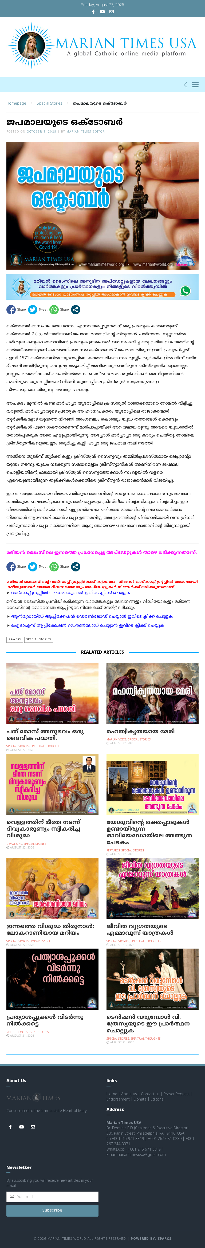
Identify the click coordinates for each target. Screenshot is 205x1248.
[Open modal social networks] (75, 309)
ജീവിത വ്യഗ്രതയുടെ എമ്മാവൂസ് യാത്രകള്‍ (140, 930)
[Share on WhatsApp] (59, 309)
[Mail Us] (112, 12)
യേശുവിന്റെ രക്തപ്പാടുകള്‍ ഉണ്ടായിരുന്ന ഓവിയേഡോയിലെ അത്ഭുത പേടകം (149, 832)
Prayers (15, 639)
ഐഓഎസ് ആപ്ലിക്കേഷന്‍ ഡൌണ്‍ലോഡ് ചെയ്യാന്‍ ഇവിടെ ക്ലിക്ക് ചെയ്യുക (87, 625)
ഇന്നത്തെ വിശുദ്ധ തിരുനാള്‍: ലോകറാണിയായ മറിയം (50, 930)
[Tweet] (37, 309)
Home (112, 1094)
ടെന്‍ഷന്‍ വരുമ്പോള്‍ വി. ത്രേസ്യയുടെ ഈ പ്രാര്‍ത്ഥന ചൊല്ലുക (148, 1024)
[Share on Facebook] (16, 309)
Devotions (14, 844)
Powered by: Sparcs (151, 1239)
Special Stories (49, 103)
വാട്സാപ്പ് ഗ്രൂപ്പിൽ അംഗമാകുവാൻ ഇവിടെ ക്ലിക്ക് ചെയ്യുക (70, 593)
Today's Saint (40, 941)
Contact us (150, 1094)
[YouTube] (102, 12)
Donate (140, 1099)
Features (113, 850)
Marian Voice (117, 740)
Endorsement (118, 1099)
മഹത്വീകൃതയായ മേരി (141, 731)
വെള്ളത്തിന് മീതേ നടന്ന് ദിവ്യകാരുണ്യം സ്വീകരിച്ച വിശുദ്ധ (43, 829)
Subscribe (52, 1210)
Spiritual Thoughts (46, 746)
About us (129, 1094)
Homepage (16, 103)
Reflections (15, 1032)
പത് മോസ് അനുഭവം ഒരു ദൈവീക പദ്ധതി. (45, 735)
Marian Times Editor (85, 132)
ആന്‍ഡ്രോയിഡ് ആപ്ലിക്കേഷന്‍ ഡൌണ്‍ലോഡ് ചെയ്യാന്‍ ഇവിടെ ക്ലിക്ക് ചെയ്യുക (92, 616)
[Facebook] (93, 12)
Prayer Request (177, 1094)
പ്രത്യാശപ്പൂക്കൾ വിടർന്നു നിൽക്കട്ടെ (44, 1021)
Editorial (157, 1099)
